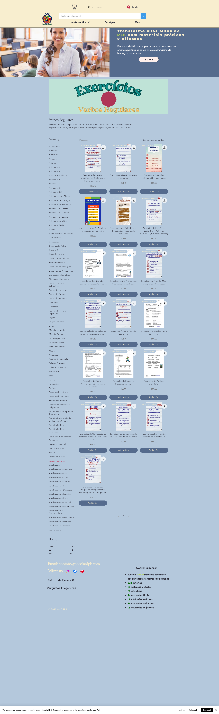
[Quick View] (93, 211)
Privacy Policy (95, 710)
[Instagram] (67, 571)
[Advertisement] (76, 676)
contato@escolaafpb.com (79, 564)
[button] (75, 6)
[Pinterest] (82, 571)
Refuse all (193, 710)
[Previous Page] (118, 515)
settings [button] (182, 710)
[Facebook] (75, 571)
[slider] (49, 550)
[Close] (215, 710)
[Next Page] (129, 515)
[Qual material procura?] (143, 16)
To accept (207, 710)
